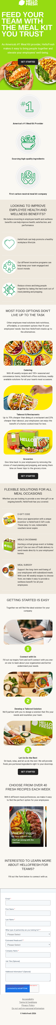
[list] (28, 826)
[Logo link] (28, 5)
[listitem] (28, 107)
